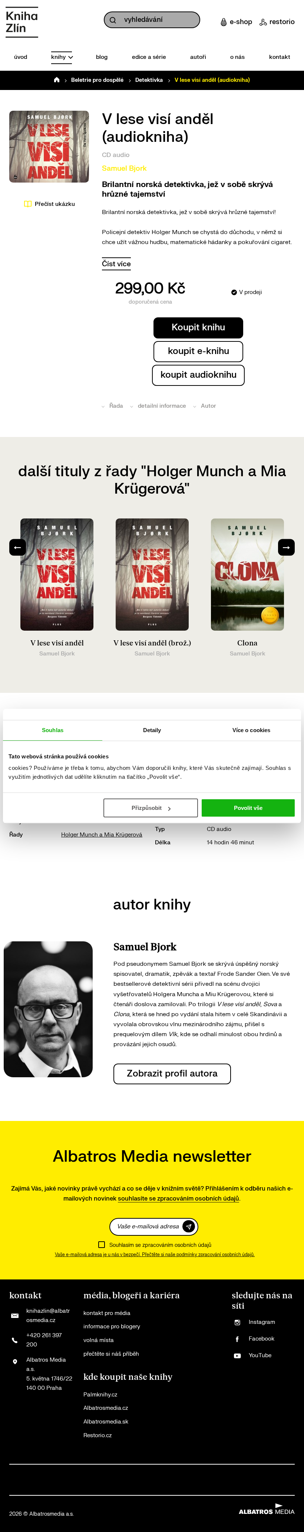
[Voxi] (80, 1472)
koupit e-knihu (198, 351)
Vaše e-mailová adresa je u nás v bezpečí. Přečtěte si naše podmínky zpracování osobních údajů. (155, 1255)
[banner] (22, 22)
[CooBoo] (64, 1472)
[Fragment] (160, 1472)
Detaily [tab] (152, 730)
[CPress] (128, 1472)
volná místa (98, 1340)
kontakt (279, 57)
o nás (237, 57)
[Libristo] (125, 1487)
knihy (59, 57)
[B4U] (144, 1472)
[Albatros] (16, 1472)
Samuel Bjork (124, 168)
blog (102, 57)
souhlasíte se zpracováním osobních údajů (178, 1198)
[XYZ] (48, 1472)
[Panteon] (271, 1472)
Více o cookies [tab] (251, 730)
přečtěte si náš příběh (111, 1354)
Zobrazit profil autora (172, 1073)
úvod (20, 57)
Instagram (262, 1322)
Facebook (261, 1338)
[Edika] (191, 1472)
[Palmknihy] (255, 1472)
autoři (198, 57)
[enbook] (233, 1487)
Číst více (116, 264)
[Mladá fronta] (16, 1487)
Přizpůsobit (147, 808)
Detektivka (149, 80)
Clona (247, 643)
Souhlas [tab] (52, 730)
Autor (208, 406)
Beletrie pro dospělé (97, 80)
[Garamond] (71, 1487)
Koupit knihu (198, 327)
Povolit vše (248, 808)
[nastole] (223, 1472)
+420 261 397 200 (44, 1340)
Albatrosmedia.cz (105, 1408)
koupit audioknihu (199, 375)
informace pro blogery (111, 1326)
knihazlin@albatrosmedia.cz (48, 1316)
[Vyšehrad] (207, 1472)
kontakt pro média (106, 1313)
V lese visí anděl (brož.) (152, 643)
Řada (116, 406)
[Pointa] (287, 1472)
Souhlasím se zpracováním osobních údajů (160, 1245)
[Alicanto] (176, 1472)
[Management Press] (112, 1472)
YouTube (260, 1355)
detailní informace (162, 406)
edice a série (149, 57)
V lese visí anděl (57, 643)
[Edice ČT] (239, 1472)
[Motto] (32, 1472)
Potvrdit (188, 1226)
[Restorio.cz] (287, 1487)
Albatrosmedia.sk (105, 1421)
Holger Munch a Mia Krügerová (101, 834)
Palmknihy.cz (100, 1394)
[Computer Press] (96, 1472)
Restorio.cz (97, 1435)
